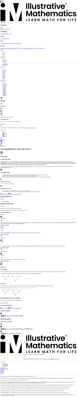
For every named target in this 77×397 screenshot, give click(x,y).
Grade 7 (2, 57)
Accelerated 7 (5, 64)
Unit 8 (4, 77)
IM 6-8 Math (5, 364)
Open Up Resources (32, 386)
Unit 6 (4, 75)
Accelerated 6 (5, 63)
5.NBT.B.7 (2, 218)
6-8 (4, 53)
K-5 (3, 52)
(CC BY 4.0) (10, 383)
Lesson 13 (4, 95)
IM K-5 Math (5, 363)
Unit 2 (4, 71)
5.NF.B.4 (2, 228)
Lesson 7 (4, 89)
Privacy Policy (3, 367)
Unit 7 (4, 76)
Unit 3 (4, 72)
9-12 (3, 54)
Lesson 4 (4, 86)
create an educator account (31, 127)
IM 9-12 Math (5, 365)
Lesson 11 (4, 93)
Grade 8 (4, 61)
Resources (2, 369)
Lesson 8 (4, 90)
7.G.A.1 (2, 241)
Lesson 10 (4, 92)
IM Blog (1, 371)
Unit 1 (2, 67)
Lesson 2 (2, 80)
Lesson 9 (4, 91)
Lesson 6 (4, 88)
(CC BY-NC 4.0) (69, 378)
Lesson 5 (4, 87)
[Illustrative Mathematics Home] (38, 10)
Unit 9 (4, 78)
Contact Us (2, 370)
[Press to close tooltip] (1, 227)
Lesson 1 (4, 82)
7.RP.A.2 (2, 255)
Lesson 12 (4, 94)
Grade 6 (4, 59)
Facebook (2, 372)
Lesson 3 (4, 85)
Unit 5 (4, 74)
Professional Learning (4, 368)
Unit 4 (4, 73)
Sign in (3, 316)
